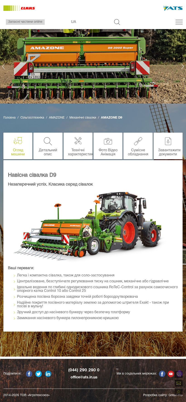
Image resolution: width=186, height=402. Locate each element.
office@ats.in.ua (84, 377)
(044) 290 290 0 (84, 370)
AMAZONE (57, 117)
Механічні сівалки (82, 117)
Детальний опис (48, 152)
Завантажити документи (169, 152)
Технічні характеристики (80, 152)
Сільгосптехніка (32, 117)
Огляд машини (18, 152)
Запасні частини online (25, 21)
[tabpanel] (93, 66)
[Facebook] (29, 374)
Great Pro (176, 395)
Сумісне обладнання (138, 152)
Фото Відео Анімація (108, 152)
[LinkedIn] (48, 374)
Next (182, 66)
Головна (9, 117)
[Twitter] (38, 374)
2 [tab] (96, 98)
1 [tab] (90, 98)
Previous (3, 66)
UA (73, 22)
